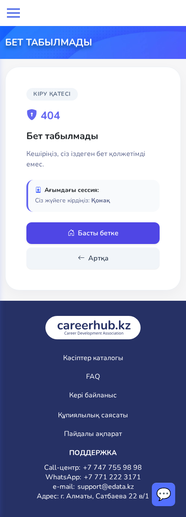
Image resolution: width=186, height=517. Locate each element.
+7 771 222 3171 (112, 477)
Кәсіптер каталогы (93, 358)
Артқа (98, 258)
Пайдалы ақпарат (93, 434)
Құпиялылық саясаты (93, 415)
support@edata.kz (105, 487)
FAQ (93, 377)
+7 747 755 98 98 (112, 468)
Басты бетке (98, 233)
